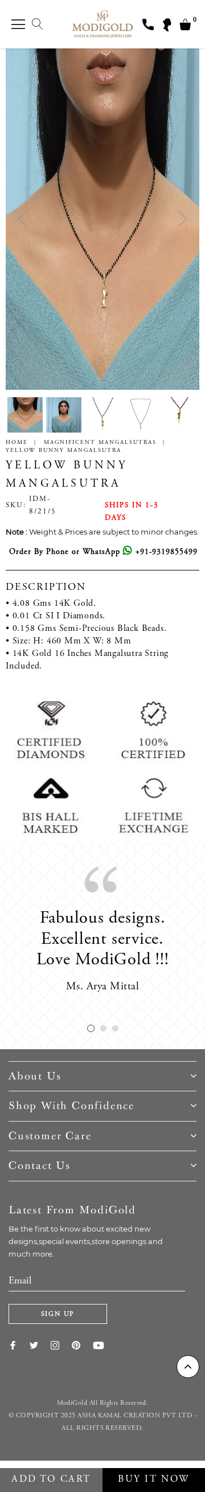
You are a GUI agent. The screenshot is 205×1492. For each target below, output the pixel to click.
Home (17, 443)
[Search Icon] (37, 24)
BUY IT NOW (154, 1480)
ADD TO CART (51, 1480)
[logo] (102, 24)
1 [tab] (91, 1028)
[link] (19, 1345)
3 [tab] (115, 1028)
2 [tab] (103, 1028)
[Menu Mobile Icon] (18, 24)
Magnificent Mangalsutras (100, 443)
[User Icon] (166, 24)
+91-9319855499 (165, 552)
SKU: (16, 505)
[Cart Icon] (185, 24)
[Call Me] (148, 24)
